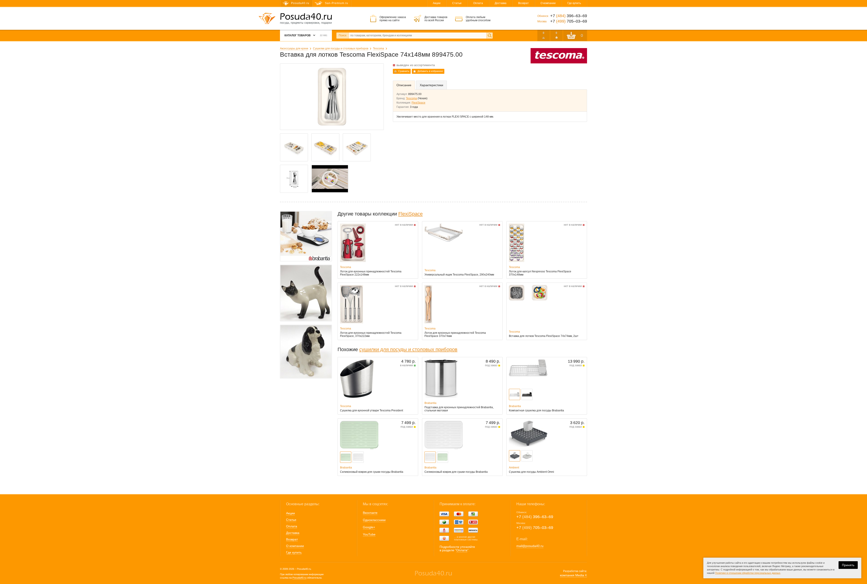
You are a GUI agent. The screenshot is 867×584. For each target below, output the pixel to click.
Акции (436, 3)
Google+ (369, 527)
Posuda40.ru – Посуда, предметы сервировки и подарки (306, 18)
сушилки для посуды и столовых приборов (408, 349)
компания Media (573, 575)
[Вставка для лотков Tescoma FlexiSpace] (329, 179)
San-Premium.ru (336, 3)
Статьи (456, 3)
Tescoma (378, 48)
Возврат (523, 3)
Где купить (574, 3)
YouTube (369, 534)
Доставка (500, 3)
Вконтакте (370, 512)
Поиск (342, 35)
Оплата (478, 3)
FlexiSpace (418, 102)
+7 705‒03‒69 (534, 527)
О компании (548, 3)
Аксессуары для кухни (294, 48)
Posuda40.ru (299, 577)
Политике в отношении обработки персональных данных (747, 573)
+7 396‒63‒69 (534, 516)
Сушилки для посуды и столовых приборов (340, 48)
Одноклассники (374, 520)
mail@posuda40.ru (529, 546)
